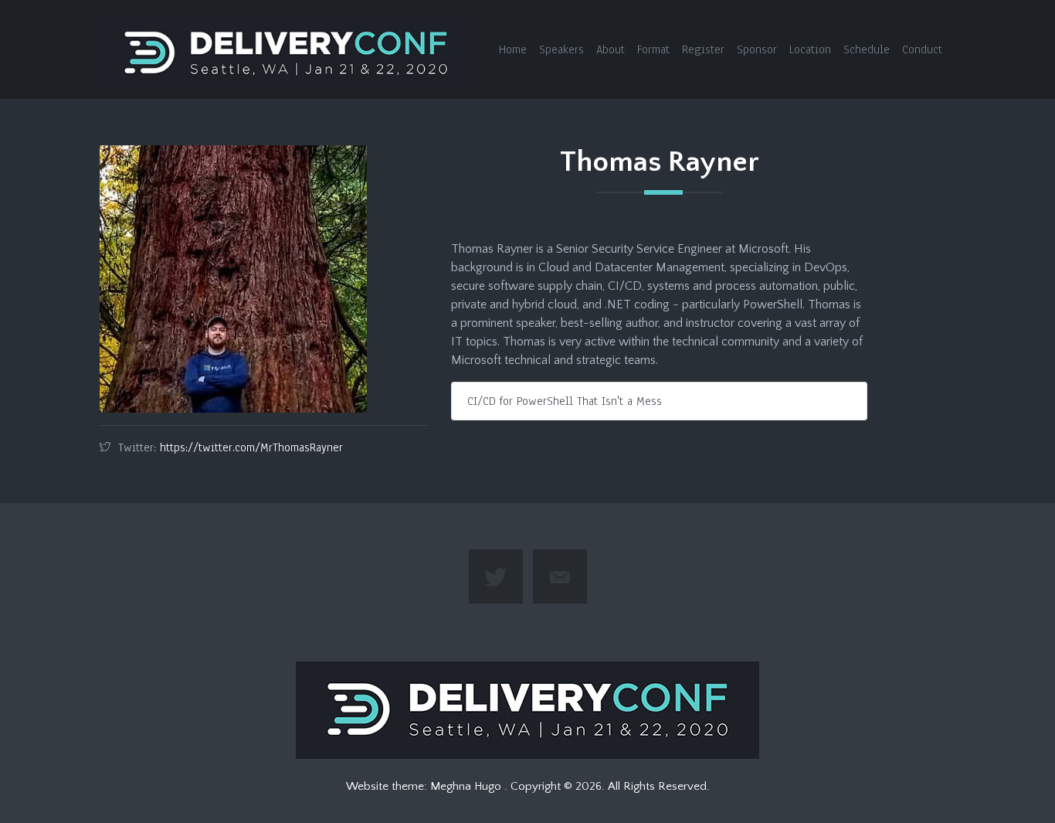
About (610, 49)
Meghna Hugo (467, 786)
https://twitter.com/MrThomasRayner (251, 447)
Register (703, 49)
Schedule (866, 49)
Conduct (922, 49)
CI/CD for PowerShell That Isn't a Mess (564, 401)
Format (653, 49)
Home (513, 49)
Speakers (561, 49)
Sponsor (757, 49)
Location (810, 49)
